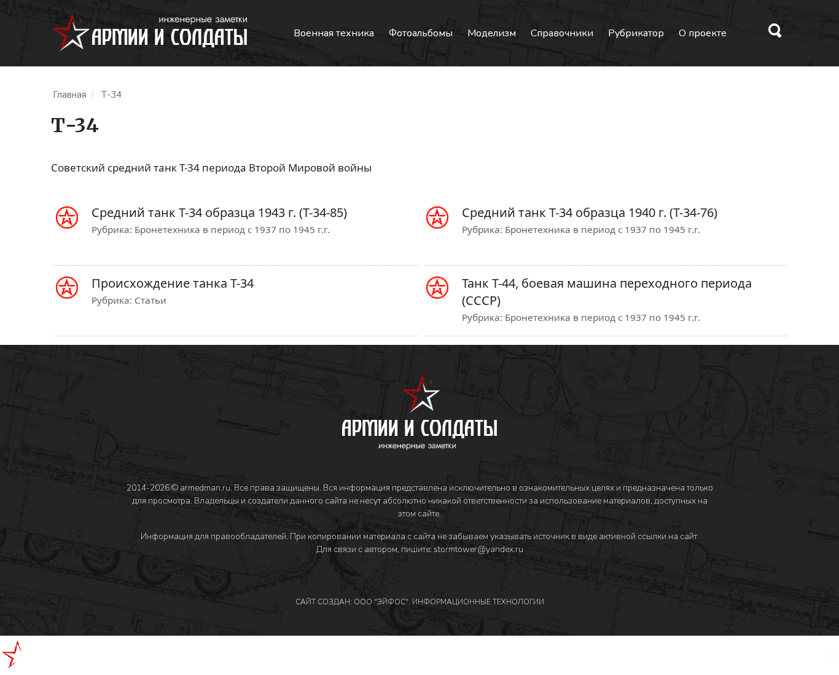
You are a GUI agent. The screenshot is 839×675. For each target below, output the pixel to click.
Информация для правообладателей (213, 536)
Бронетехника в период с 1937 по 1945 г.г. (232, 229)
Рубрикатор (636, 33)
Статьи (150, 300)
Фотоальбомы (421, 33)
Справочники (562, 33)
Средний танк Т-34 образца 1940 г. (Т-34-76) (589, 212)
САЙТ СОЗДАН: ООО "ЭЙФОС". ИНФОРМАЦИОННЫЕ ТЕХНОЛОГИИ (419, 602)
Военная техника (334, 33)
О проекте (703, 33)
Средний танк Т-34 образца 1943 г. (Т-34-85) (219, 212)
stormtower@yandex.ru (478, 549)
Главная (70, 95)
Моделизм (491, 33)
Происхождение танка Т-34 (173, 283)
